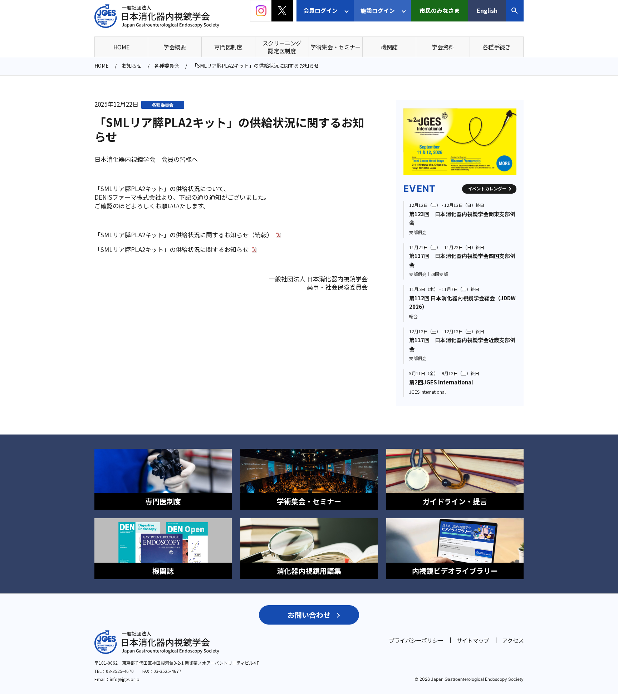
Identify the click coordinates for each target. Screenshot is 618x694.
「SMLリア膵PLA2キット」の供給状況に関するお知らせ (171, 249)
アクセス (513, 640)
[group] (495, 141)
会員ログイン (320, 10)
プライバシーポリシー (416, 640)
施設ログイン (377, 10)
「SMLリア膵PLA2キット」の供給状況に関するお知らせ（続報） (183, 234)
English (487, 10)
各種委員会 (162, 105)
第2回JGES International (441, 382)
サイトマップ (472, 640)
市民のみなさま (440, 10)
